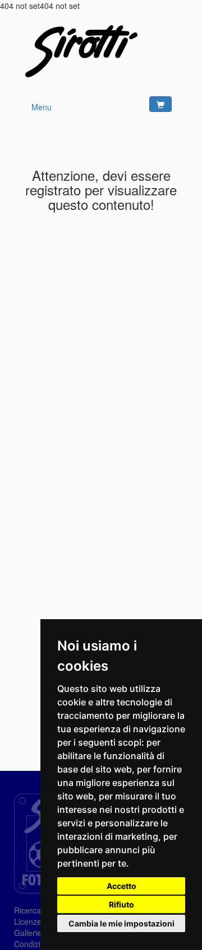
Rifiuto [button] (121, 904)
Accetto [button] (121, 886)
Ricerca (27, 910)
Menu (41, 107)
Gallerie (28, 932)
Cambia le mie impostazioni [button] (121, 923)
